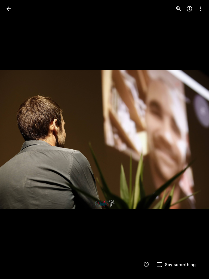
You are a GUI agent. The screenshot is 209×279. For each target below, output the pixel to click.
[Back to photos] (8, 8)
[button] (15, 139)
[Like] (146, 265)
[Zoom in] (178, 8)
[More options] (200, 8)
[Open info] (189, 8)
